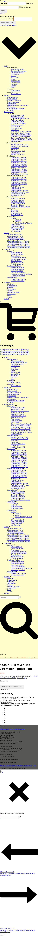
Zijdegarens (11, 406)
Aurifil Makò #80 (16, 213)
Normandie (14, 84)
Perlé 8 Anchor (16, 188)
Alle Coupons (15, 90)
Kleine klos (14, 211)
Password (29, 3)
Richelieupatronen (17, 264)
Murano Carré (15, 81)
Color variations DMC (18, 151)
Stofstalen (10, 384)
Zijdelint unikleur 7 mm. (15, 236)
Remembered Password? (8, 25)
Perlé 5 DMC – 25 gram (18, 161)
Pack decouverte (16, 128)
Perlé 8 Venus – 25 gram (19, 172)
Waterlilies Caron (16, 141)
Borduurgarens (8, 112)
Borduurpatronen (16, 252)
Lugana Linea (15, 82)
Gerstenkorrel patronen (18, 257)
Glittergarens (11, 510)
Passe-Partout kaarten (18, 279)
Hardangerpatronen (17, 254)
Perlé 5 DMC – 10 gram (18, 159)
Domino (13, 76)
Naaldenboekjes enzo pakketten (21, 274)
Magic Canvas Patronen (19, 259)
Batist (13, 79)
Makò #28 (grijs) (22, 678)
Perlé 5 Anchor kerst (17, 187)
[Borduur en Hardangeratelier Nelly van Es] (14, 352)
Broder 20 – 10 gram (17, 200)
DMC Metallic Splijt (17, 228)
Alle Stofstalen (16, 94)
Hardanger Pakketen (14, 266)
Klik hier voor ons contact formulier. (12, 729)
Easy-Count (15, 77)
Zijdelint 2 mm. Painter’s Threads (18, 241)
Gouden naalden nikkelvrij (16, 108)
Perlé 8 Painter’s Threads (19, 190)
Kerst (9, 295)
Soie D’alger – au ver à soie (20, 118)
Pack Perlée (15, 130)
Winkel (7, 657)
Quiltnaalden (11, 103)
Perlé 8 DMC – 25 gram (18, 164)
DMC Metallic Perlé (17, 226)
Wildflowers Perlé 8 (17, 195)
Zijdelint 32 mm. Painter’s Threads (18, 247)
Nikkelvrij (10, 110)
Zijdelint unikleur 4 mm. (15, 234)
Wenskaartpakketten (17, 281)
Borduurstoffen (12, 359)
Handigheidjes (12, 286)
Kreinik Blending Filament (23, 223)
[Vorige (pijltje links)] (0, 935)
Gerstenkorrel (15, 74)
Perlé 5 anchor (16, 185)
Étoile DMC (15, 148)
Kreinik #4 (18, 220)
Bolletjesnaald (12, 99)
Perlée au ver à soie (17, 120)
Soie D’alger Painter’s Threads (21, 131)
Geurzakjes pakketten (18, 272)
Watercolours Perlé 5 (18, 193)
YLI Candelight (16, 231)
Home (2, 657)
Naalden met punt (13, 102)
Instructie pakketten (17, 267)
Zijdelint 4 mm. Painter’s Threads (18, 242)
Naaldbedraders (12, 97)
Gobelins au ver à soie (18, 123)
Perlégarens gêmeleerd (15, 468)
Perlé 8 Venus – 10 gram (19, 171)
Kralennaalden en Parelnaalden (17, 105)
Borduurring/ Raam (13, 292)
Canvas (13, 85)
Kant (12, 87)
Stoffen (6, 66)
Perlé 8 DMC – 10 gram (18, 162)
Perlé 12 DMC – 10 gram (19, 166)
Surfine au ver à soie (18, 115)
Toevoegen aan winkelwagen (12, 687)
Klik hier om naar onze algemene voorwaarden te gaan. (18, 765)
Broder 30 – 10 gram (17, 205)
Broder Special (12, 490)
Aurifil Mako (11, 502)
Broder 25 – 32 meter (18, 203)
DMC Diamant (15, 224)
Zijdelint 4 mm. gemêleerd (15, 239)
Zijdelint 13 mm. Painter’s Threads (18, 246)
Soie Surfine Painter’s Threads (21, 135)
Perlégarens (11, 449)
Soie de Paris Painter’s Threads (21, 139)
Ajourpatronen (15, 256)
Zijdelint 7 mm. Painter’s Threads (18, 244)
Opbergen (10, 287)
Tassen (9, 297)
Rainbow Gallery (16, 229)
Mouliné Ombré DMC (18, 154)
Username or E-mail (6, 19)
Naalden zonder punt (14, 100)
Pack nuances (15, 126)
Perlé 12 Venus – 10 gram (19, 174)
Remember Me (26, 7)
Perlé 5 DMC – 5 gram (18, 157)
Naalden (6, 95)
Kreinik (13, 218)
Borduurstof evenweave (19, 71)
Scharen (10, 290)
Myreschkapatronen (17, 262)
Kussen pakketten (17, 271)
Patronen (7, 249)
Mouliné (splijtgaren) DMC (19, 144)
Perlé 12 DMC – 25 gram (19, 167)
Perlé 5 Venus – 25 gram (19, 169)
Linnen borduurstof (17, 72)
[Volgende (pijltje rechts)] (2, 935)
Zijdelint (6, 233)
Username (3, 3)
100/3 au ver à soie (17, 117)
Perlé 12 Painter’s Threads (20, 192)
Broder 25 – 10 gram (17, 202)
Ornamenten (11, 294)
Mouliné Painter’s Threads (19, 146)
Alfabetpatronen (16, 261)
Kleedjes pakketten (17, 269)
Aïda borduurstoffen (17, 69)
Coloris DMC (15, 153)
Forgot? (2, 13)
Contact (6, 299)
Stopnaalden (11, 107)
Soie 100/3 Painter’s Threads (20, 133)
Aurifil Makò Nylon (17, 215)
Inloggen (4, 1)
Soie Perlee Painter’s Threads (21, 138)
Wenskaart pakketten (18, 276)
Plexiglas (10, 284)
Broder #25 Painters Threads (20, 206)
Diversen (7, 282)
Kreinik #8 (18, 221)
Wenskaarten (11, 277)
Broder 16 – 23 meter (18, 198)
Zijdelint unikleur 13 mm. (15, 238)
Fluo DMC (14, 149)
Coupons (10, 381)
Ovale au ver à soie (17, 121)
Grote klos (14, 210)
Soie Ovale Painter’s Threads (20, 136)
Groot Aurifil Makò (10, 678)
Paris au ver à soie (17, 125)
